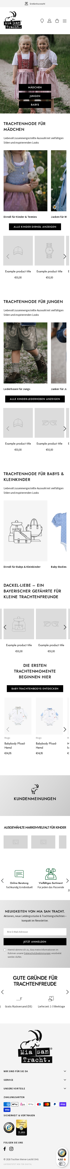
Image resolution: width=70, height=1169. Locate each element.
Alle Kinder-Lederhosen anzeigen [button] (35, 399)
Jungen (35, 96)
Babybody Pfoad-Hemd (14, 745)
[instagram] (11, 1150)
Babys (35, 104)
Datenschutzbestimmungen (37, 953)
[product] (18, 716)
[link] (13, 842)
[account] (49, 21)
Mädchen (35, 87)
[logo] (13, 20)
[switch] (62, 1164)
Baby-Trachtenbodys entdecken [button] (35, 688)
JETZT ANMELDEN (35, 941)
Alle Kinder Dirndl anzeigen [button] (35, 227)
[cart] (57, 21)
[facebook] (5, 1150)
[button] (64, 21)
